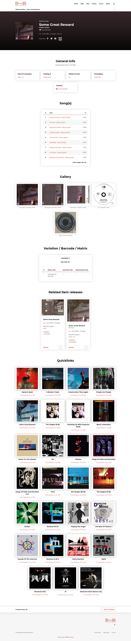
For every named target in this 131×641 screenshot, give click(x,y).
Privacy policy (97, 632)
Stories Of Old (54, 137)
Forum (101, 3)
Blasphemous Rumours (57, 157)
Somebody (53, 142)
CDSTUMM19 (47, 77)
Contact (114, 632)
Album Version (65, 117)
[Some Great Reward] (53, 307)
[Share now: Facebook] (48, 38)
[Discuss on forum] (60, 39)
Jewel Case (97, 77)
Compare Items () (21, 609)
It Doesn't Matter (55, 132)
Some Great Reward (56, 25)
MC (44, 323)
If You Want (53, 152)
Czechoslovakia (46, 30)
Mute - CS (21, 77)
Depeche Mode (44, 21)
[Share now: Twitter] (51, 38)
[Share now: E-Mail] (55, 38)
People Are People (55, 127)
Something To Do (55, 117)
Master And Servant (56, 147)
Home (76, 3)
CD (40, 34)
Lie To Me (52, 122)
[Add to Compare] (60, 347)
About (108, 3)
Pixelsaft (72, 637)
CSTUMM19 (46, 334)
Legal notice (106, 632)
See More (45, 347)
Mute (44, 328)
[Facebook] (115, 625)
